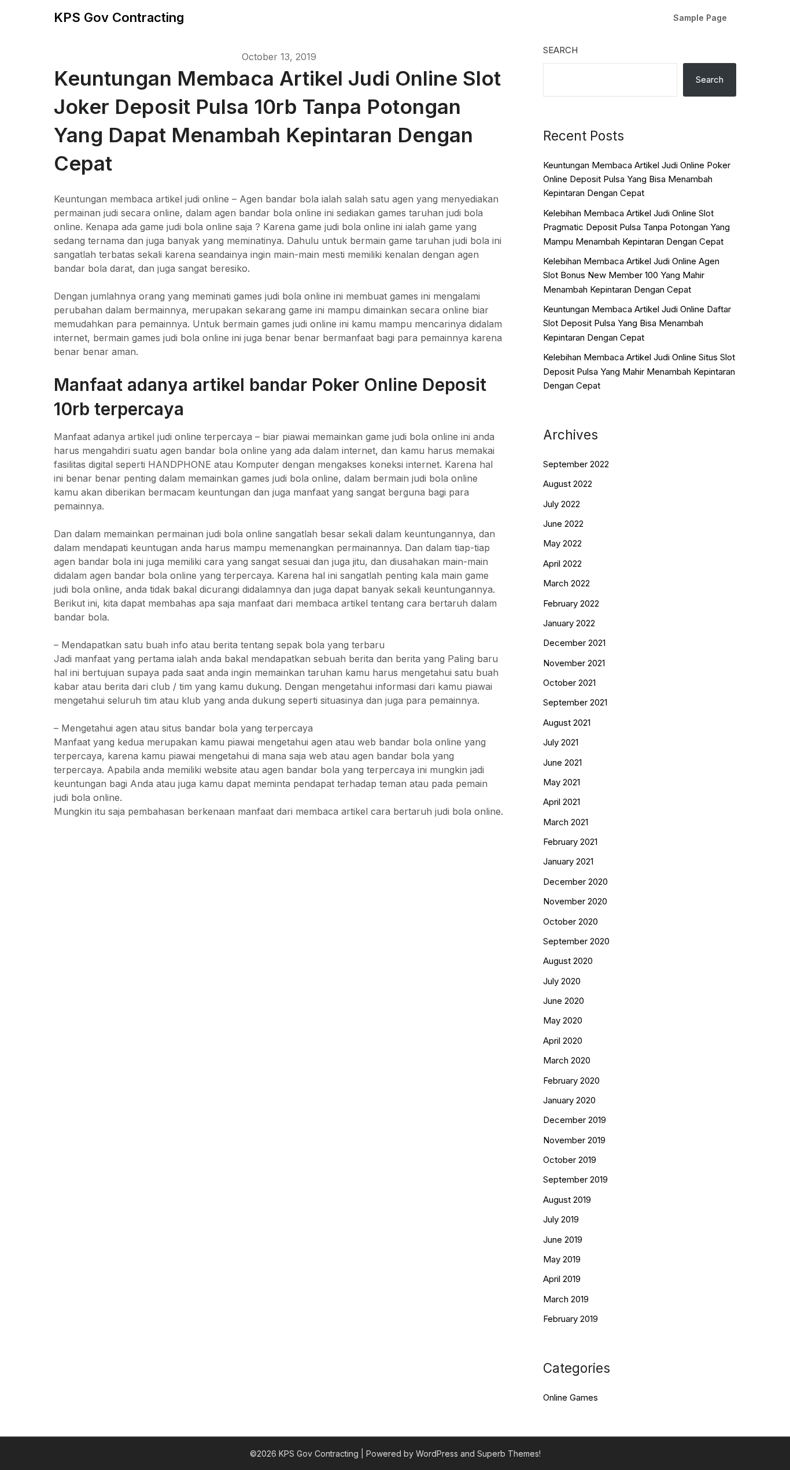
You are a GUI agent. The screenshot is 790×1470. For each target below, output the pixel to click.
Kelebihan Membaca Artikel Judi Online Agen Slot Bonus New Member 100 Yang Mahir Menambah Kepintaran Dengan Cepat (631, 275)
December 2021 (574, 642)
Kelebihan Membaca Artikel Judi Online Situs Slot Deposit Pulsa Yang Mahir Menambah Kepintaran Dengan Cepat (639, 371)
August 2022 (567, 483)
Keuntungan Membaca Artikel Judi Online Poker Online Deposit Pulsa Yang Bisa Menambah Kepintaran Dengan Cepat (636, 179)
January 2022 (569, 623)
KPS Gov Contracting (119, 17)
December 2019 (574, 1119)
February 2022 (571, 603)
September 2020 (576, 941)
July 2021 (560, 742)
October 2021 (569, 682)
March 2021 (565, 822)
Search (560, 50)
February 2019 (570, 1318)
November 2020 (575, 901)
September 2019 (575, 1179)
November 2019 (574, 1140)
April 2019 (562, 1278)
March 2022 (566, 583)
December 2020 (575, 881)
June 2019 (562, 1239)
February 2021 (570, 841)
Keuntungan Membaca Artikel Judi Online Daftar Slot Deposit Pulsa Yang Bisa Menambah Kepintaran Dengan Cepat (637, 323)
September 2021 (575, 702)
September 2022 (576, 464)
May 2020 (562, 1020)
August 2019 (567, 1199)
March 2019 (566, 1299)
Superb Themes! (509, 1453)
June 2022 (563, 523)
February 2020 (571, 1080)
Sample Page (700, 18)
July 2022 (561, 503)
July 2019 (561, 1219)
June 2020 (563, 1000)
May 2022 (562, 543)
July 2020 (562, 981)
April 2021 (561, 801)
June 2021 (562, 762)
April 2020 (562, 1040)
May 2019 (562, 1259)
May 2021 (561, 782)
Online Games (570, 1397)
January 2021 (568, 861)
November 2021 (574, 663)
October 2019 (569, 1159)
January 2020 (569, 1100)
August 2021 (566, 722)
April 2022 (562, 563)
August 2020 (568, 960)
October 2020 (570, 921)
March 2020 (566, 1060)
